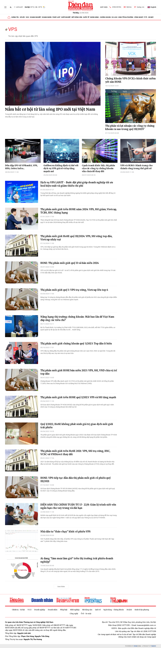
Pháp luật (56, 17)
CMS (137, 646)
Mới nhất (19, 7)
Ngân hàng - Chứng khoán (100, 17)
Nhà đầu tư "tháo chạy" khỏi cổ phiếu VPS (65, 531)
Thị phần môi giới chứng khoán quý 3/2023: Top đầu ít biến (76, 343)
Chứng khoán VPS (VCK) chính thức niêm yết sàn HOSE (130, 80)
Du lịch (114, 17)
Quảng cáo (140, 7)
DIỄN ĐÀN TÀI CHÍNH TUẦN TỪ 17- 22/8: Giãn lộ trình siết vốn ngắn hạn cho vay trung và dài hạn (78, 506)
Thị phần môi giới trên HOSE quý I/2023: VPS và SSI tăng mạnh (78, 397)
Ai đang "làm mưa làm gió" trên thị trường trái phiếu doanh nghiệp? (76, 560)
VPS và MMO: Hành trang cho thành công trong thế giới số (136, 167)
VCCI (27, 17)
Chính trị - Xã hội (18, 17)
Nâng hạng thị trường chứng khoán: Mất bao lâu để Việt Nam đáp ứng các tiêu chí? (77, 318)
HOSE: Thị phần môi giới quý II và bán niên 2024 (69, 262)
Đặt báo (129, 7)
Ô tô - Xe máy (149, 17)
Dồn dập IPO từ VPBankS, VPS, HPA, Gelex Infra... (21, 167)
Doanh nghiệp (35, 17)
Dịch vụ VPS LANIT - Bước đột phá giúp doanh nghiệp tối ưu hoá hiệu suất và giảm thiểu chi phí (76, 184)
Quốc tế (86, 17)
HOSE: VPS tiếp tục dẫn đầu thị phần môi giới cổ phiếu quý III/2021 (75, 479)
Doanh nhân (47, 17)
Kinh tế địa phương (125, 17)
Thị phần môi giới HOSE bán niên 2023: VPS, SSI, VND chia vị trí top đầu (78, 372)
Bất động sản (77, 17)
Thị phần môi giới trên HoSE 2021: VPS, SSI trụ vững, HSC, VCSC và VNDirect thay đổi (75, 452)
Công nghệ (138, 17)
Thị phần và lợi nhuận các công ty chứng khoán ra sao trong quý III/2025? (130, 127)
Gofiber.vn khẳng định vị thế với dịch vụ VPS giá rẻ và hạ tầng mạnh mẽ (60, 168)
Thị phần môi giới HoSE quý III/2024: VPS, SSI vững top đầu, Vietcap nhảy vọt (76, 238)
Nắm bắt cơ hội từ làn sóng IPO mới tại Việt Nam (50, 109)
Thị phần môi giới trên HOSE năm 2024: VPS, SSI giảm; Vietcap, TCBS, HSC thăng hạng (78, 211)
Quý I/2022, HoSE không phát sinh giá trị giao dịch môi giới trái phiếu (76, 426)
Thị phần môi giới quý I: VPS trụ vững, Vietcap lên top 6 (74, 289)
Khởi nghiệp (66, 17)
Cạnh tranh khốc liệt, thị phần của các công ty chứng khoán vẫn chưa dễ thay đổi (98, 168)
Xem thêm (61, 586)
